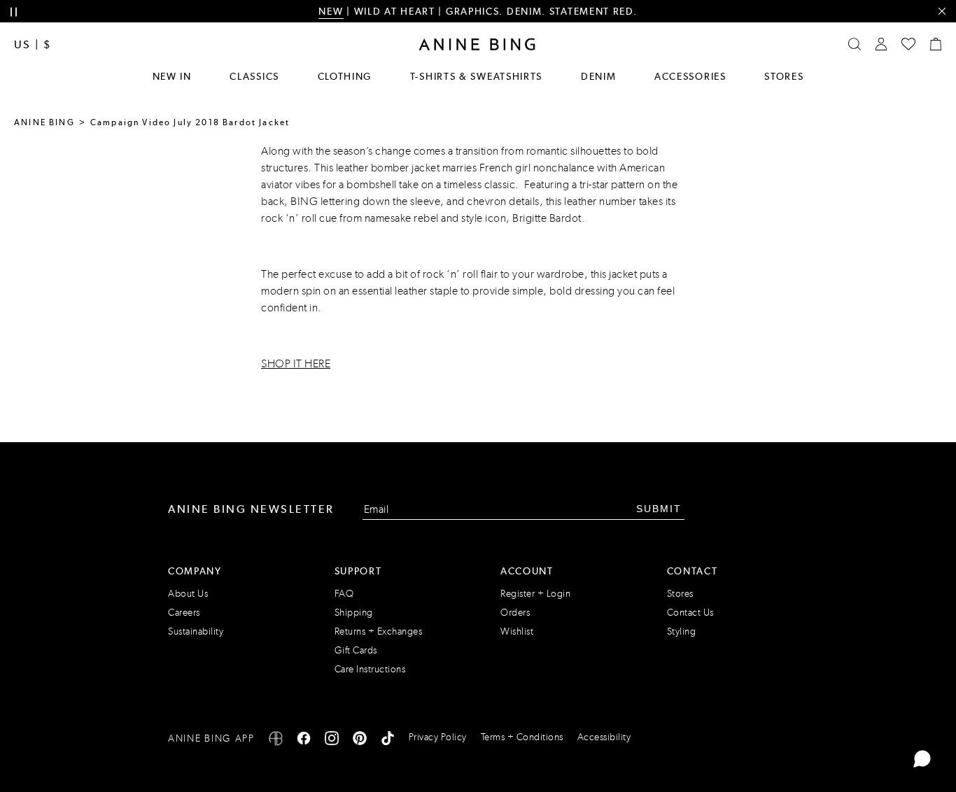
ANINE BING (44, 122)
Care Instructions (370, 669)
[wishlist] (908, 44)
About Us (188, 594)
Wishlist (516, 631)
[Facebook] (304, 740)
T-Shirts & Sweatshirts (476, 76)
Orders (515, 612)
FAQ (344, 594)
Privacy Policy (438, 737)
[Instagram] (332, 740)
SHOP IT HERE (295, 363)
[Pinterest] (360, 740)
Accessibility (604, 737)
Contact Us (690, 612)
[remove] (942, 11)
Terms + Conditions (522, 737)
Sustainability (195, 631)
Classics (254, 76)
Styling (681, 631)
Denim (599, 76)
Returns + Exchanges (379, 631)
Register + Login (535, 594)
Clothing (345, 76)
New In (172, 76)
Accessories (690, 76)
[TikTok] (388, 740)
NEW (330, 11)
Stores (783, 76)
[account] (881, 44)
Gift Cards (356, 650)
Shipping (354, 612)
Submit (659, 508)
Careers (184, 612)
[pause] (13, 12)
